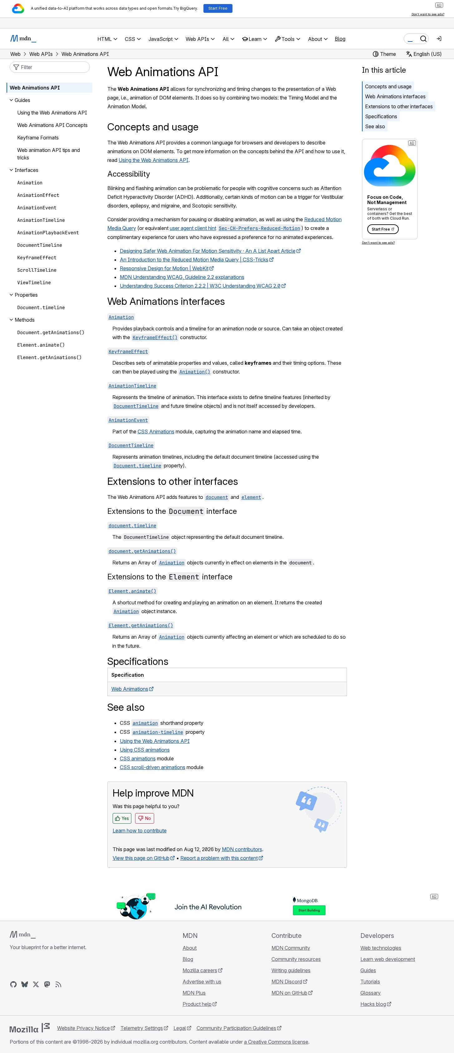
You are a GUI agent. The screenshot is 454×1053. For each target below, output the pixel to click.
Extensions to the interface (172, 511)
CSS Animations (156, 431)
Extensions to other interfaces (399, 106)
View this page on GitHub (141, 858)
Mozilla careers (200, 970)
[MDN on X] (36, 984)
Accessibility (128, 173)
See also (375, 126)
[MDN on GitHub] (13, 984)
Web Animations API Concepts (52, 125)
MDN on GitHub (289, 993)
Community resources (296, 959)
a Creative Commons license (276, 1042)
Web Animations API (35, 88)
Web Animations (129, 689)
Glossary (370, 993)
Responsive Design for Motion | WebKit (164, 268)
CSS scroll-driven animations (152, 767)
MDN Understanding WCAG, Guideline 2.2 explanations (182, 277)
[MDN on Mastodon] (47, 984)
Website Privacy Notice (83, 1028)
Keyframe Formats (38, 137)
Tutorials (370, 981)
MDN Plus (194, 993)
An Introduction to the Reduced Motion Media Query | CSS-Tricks (194, 259)
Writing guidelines (290, 970)
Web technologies (380, 948)
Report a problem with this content (219, 858)
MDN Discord (286, 981)
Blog (340, 39)
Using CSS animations (145, 750)
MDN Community (290, 948)
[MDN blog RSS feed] (58, 984)
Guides (368, 970)
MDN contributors (242, 849)
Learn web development (387, 959)
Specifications (381, 116)
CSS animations (138, 758)
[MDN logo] (23, 934)
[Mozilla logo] (30, 1027)
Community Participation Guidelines (236, 1028)
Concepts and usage (388, 86)
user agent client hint (193, 228)
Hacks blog (373, 1004)
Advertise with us (202, 981)
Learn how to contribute (140, 830)
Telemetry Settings (141, 1028)
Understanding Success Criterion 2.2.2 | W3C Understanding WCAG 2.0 (200, 286)
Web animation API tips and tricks (48, 154)
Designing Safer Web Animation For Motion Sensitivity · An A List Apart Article (207, 251)
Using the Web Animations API (153, 160)
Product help (197, 1004)
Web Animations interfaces (395, 96)
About (190, 948)
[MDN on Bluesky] (24, 984)
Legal (179, 1028)
